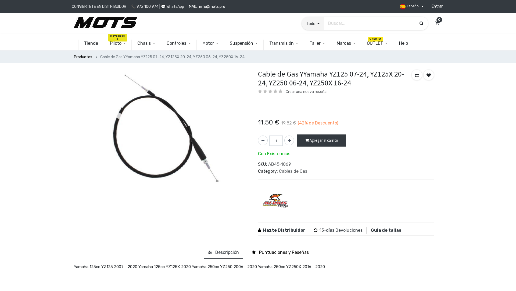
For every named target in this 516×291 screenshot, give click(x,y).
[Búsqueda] (421, 23)
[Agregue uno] (289, 140)
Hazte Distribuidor (284, 230)
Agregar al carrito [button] (323, 140)
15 (322, 230)
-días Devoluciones (343, 230)
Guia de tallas (386, 230)
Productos (83, 57)
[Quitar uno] (263, 140)
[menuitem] (91, 43)
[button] (313, 23)
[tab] (223, 252)
